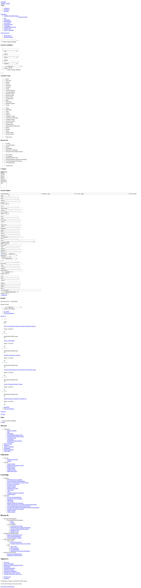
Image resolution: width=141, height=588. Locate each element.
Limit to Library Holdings (9, 42)
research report (9, 132)
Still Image (8, 109)
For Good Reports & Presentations (16, 481)
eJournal (8, 87)
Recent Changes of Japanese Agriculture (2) (15, 398)
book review (9, 137)
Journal (8, 84)
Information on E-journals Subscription (20, 527)
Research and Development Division (13, 565)
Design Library (11, 468)
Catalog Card (7, 28)
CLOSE (3, 414)
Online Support (11, 494)
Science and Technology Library (15, 465)
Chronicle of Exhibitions (10, 571)
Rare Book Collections (12, 150)
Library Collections (9, 30)
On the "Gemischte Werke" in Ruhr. (13, 384)
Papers (7, 146)
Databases (6, 445)
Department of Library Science (12, 572)
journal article (9, 122)
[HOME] (3, 2)
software (8, 114)
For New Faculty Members (14, 497)
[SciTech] (4, 175)
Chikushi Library (11, 469)
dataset (7, 113)
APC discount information (14, 536)
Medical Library (11, 467)
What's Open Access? (16, 542)
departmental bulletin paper (13, 126)
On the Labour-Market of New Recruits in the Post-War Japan (20, 369)
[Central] (4, 173)
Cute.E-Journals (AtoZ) (16, 526)
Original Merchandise (9, 568)
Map (7, 100)
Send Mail (6, 311)
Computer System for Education (15, 493)
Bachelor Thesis (10, 93)
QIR (5, 18)
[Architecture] (4, 181)
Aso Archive (7, 23)
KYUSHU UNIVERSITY (8, 586)
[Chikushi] (4, 179)
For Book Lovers (11, 485)
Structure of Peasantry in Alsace (12, 355)
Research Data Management (14, 554)
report (7, 131)
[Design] (4, 177)
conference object (10, 116)
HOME (6, 16)
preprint (8, 129)
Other (7, 111)
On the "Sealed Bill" (9, 340)
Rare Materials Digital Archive (15, 435)
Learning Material (10, 92)
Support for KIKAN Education (15, 503)
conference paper (10, 119)
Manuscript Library (12, 471)
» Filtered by (4, 295)
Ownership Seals (8, 24)
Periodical (8, 85)
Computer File (9, 98)
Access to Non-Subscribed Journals (19, 529)
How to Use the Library (13, 484)
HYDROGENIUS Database (14, 441)
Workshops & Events (12, 488)
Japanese (4, 254)
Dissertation (7, 20)
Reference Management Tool (14, 535)
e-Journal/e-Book (10, 145)
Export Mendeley (9, 313)
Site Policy (6, 9)
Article (7, 89)
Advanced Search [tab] (8, 37)
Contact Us (7, 8)
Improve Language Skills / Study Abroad (17, 482)
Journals (12, 523)
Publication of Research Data (14, 555)
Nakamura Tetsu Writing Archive (14, 151)
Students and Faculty (12, 459)
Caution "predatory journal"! (14, 537)
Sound (7, 105)
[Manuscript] (4, 180)
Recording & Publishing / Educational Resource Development (23, 507)
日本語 (3, 3)
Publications (7, 448)
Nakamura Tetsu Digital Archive (15, 436)
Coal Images (7, 25)
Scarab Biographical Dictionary (14, 161)
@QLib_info (7, 576)
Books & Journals (22, 17)
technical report (10, 134)
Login (2, 5)
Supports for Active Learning (14, 498)
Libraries (16, 16)
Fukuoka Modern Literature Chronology (16, 159)
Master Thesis (9, 97)
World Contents (8, 444)
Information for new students (14, 479)
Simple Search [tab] (7, 35)
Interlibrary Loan (14, 530)
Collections (11, 16)
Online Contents (11, 487)
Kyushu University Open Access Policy (20, 543)
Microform (8, 102)
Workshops (10, 500)
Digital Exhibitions (9, 449)
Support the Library (9, 569)
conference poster (10, 121)
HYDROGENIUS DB (10, 27)
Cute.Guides (7, 451)
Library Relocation (9, 563)
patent (7, 127)
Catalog (8, 143)
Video (7, 108)
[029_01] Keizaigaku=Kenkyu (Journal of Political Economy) (20, 326)
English (8, 3)
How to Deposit (14, 548)
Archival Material (10, 90)
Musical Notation (10, 103)
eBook (7, 82)
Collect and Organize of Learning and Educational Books (22, 504)
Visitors (9, 461)
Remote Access (14, 532)
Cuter (8, 491)
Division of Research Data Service (13, 574)
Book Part (8, 80)
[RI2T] (4, 183)
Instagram (6, 578)
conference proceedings (12, 117)
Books (12, 521)
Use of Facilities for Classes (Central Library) (19, 506)
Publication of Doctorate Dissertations (20, 551)
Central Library (11, 464)
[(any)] (4, 172)
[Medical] (4, 176)
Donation (6, 11)
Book (7, 79)
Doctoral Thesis (10, 95)
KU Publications (14, 549)
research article (10, 124)
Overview (6, 562)
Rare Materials (7, 21)
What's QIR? (13, 546)
